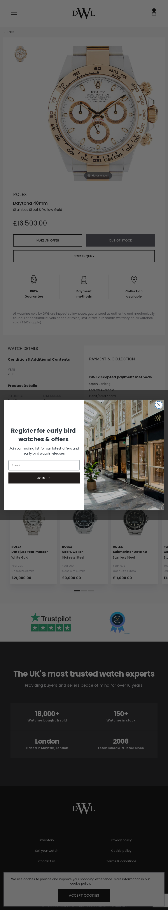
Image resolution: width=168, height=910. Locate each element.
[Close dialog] (158, 405)
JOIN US (44, 478)
